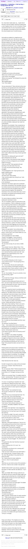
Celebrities (11, 4)
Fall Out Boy (19, 4)
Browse (9, 1)
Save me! (8, 7)
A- (2, 16)
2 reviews (20, 7)
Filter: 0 (18, 1)
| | (18, 16)
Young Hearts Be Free (7, 5)
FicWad (3, 1)
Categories (4, 4)
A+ (9, 16)
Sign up (7, 538)
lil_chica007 (15, 7)
